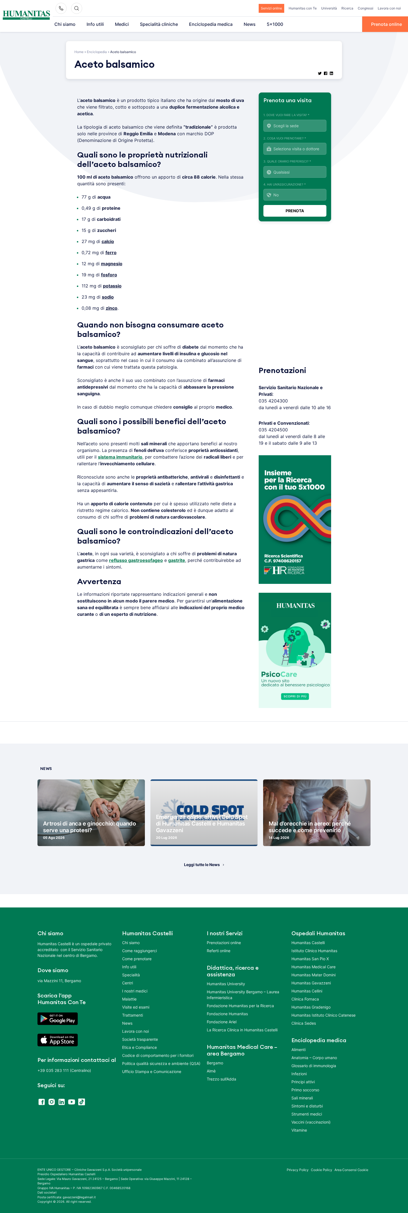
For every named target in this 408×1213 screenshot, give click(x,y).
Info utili (95, 24)
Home (79, 52)
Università (329, 8)
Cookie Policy (321, 1170)
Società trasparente (140, 1039)
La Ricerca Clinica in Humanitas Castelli (242, 1029)
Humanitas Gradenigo (311, 1007)
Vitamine (299, 1130)
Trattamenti (132, 1015)
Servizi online (271, 8)
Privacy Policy (298, 1170)
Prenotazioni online (224, 942)
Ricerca (347, 8)
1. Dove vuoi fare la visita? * (286, 115)
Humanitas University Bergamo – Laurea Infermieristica (243, 994)
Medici (122, 24)
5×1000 (275, 24)
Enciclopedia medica (211, 24)
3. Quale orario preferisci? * (287, 161)
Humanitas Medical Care (313, 966)
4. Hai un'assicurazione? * (284, 184)
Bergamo (215, 1063)
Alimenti (298, 1049)
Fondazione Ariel (221, 1021)
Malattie (129, 999)
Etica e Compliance (139, 1047)
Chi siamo (64, 24)
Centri (127, 983)
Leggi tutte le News (202, 864)
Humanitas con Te (303, 8)
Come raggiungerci (139, 950)
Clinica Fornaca (305, 999)
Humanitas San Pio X (310, 958)
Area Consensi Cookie (351, 1170)
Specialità (131, 974)
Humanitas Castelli (308, 942)
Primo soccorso (305, 1089)
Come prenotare (137, 958)
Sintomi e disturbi (307, 1106)
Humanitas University (226, 983)
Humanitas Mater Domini (313, 974)
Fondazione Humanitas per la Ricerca (240, 1005)
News (250, 24)
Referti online (218, 950)
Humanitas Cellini (306, 991)
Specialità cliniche (159, 24)
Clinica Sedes (303, 1023)
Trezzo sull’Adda (221, 1079)
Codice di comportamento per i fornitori (157, 1055)
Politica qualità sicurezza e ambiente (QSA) (161, 1063)
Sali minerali (302, 1098)
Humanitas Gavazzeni (311, 983)
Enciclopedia (97, 52)
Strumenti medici (306, 1114)
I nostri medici (134, 991)
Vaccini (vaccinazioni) (311, 1122)
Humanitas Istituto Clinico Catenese (323, 1015)
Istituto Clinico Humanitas (314, 950)
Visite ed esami (135, 1007)
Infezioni (299, 1073)
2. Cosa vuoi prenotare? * (284, 138)
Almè (211, 1071)
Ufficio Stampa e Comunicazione (151, 1071)
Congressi (365, 8)
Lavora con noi (389, 8)
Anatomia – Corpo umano (314, 1057)
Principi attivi (303, 1081)
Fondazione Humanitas (227, 1013)
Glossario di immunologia (313, 1065)
